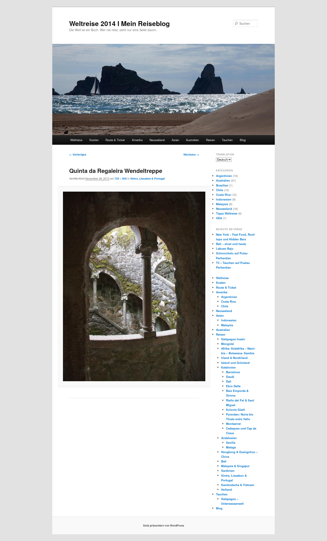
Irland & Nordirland (234, 358)
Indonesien (223, 199)
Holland (226, 489)
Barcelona (233, 372)
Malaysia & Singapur (235, 466)
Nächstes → (191, 154)
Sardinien (227, 470)
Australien (192, 140)
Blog (243, 140)
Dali (228, 381)
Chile (219, 190)
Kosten (94, 140)
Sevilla (230, 442)
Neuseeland (157, 140)
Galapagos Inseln (233, 339)
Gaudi (230, 377)
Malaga (231, 447)
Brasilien (222, 185)
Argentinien (224, 176)
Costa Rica (223, 194)
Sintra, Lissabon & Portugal (147, 178)
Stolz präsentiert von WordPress (163, 525)
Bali (223, 461)
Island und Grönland (235, 363)
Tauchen (227, 140)
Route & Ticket (115, 140)
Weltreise (76, 140)
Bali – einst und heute (231, 244)
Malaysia (222, 204)
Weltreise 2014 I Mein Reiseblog (119, 23)
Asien (175, 140)
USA (219, 218)
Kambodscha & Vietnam (237, 485)
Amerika (137, 140)
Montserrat (233, 423)
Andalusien (229, 438)
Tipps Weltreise (226, 213)
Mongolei (227, 344)
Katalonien (228, 367)
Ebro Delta (233, 386)
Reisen (210, 140)
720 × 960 (121, 178)
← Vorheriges (77, 154)
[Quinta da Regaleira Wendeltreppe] (134, 286)
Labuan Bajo (224, 248)
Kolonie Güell (235, 409)
